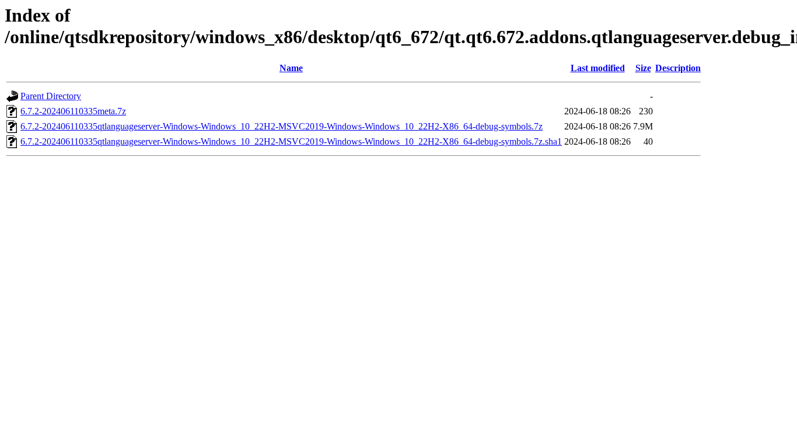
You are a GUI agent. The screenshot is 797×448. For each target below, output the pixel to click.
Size (643, 68)
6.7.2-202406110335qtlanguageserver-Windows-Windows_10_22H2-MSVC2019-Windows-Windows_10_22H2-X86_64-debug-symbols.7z (281, 126)
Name (291, 68)
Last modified (598, 68)
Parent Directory (50, 96)
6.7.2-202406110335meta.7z (73, 111)
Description (678, 68)
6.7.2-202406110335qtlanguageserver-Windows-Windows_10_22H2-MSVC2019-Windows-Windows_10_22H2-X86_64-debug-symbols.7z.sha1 (291, 141)
